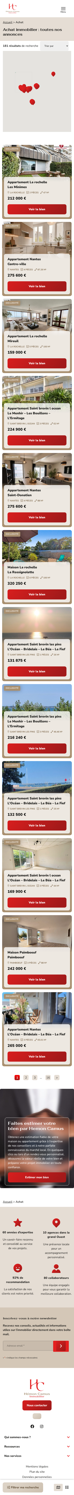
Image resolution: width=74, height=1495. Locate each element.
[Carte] (58, 1487)
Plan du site (37, 1472)
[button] (53, 74)
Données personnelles (37, 1477)
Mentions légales (37, 1467)
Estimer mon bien (37, 1177)
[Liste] (67, 1487)
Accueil (7, 22)
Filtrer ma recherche (24, 1487)
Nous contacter (37, 1405)
